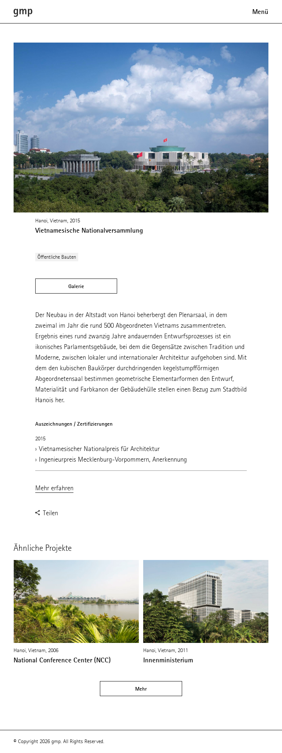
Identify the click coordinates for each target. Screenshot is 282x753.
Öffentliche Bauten (56, 257)
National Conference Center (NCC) (62, 660)
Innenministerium (168, 660)
